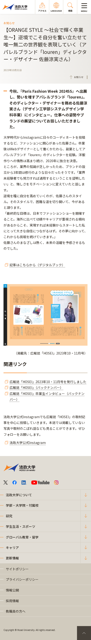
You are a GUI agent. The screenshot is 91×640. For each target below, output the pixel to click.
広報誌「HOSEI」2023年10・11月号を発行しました (48, 381)
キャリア (12, 547)
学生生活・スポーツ (20, 526)
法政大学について (19, 494)
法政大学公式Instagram (28, 442)
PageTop (84, 633)
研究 (9, 516)
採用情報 (12, 600)
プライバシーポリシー (22, 579)
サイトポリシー (17, 569)
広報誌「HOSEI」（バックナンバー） (36, 387)
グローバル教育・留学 (22, 537)
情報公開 (12, 590)
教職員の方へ (15, 611)
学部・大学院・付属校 (22, 505)
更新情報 (12, 558)
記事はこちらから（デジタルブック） (37, 265)
